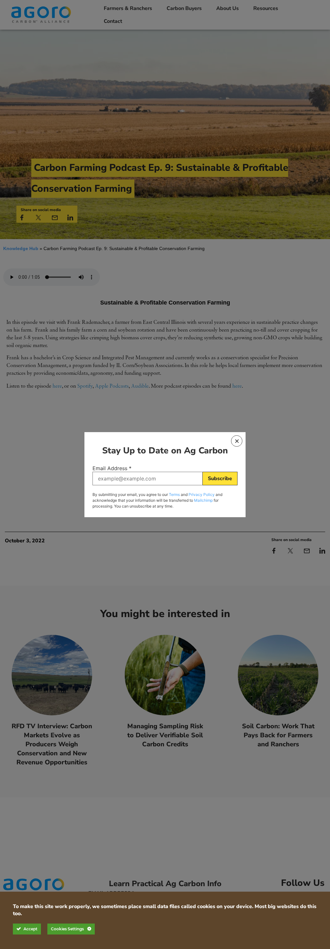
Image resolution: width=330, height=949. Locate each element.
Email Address (111, 468)
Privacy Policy (202, 494)
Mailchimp (203, 500)
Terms (174, 494)
